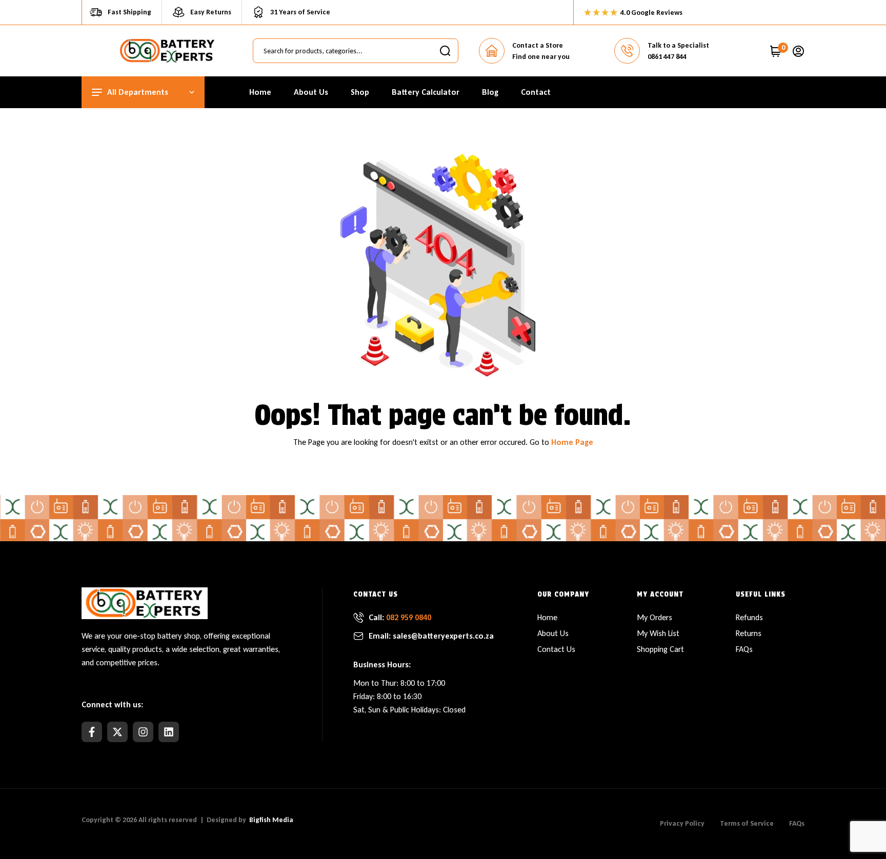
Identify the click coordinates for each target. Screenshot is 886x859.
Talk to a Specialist (678, 45)
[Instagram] (143, 732)
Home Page (572, 442)
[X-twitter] (117, 732)
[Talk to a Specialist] (627, 51)
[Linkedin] (168, 732)
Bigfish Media (271, 819)
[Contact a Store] (492, 51)
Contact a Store (537, 45)
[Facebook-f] (92, 732)
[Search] (445, 50)
